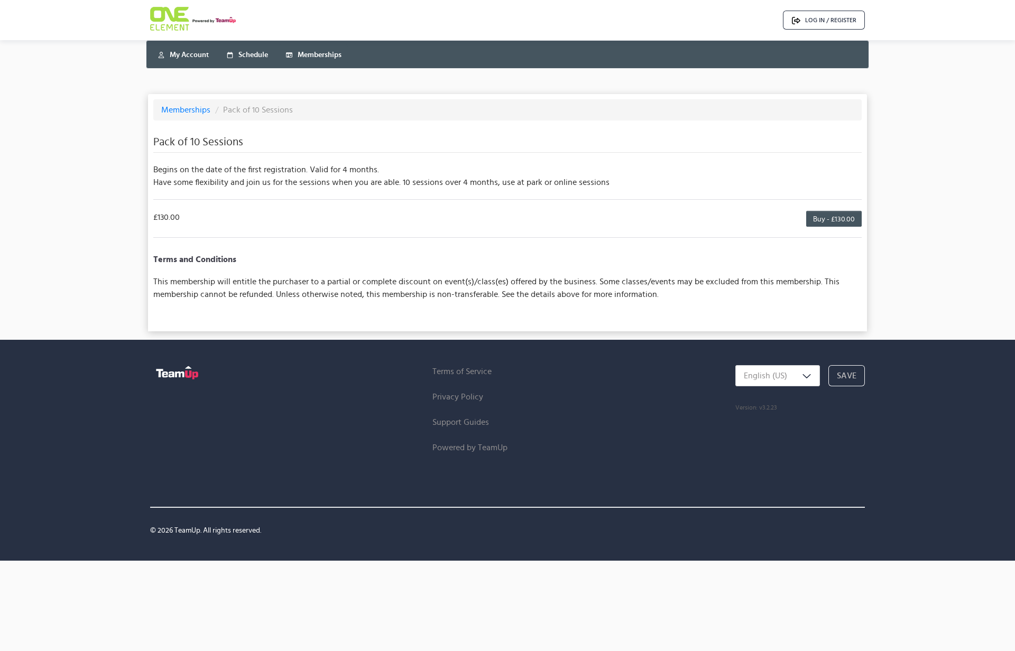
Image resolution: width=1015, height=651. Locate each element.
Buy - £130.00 (834, 219)
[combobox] (777, 375)
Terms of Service (462, 371)
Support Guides (460, 422)
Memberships (187, 109)
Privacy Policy (457, 396)
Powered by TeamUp (470, 447)
